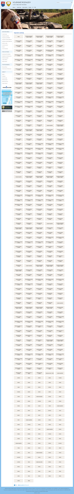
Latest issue (19, 7)
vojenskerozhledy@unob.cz (64, 488)
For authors (5, 52)
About (14, 7)
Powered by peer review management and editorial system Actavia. (37, 491)
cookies (38, 492)
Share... (16, 485)
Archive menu (5, 31)
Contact (29, 7)
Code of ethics (24, 7)
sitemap (35, 492)
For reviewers (6, 64)
